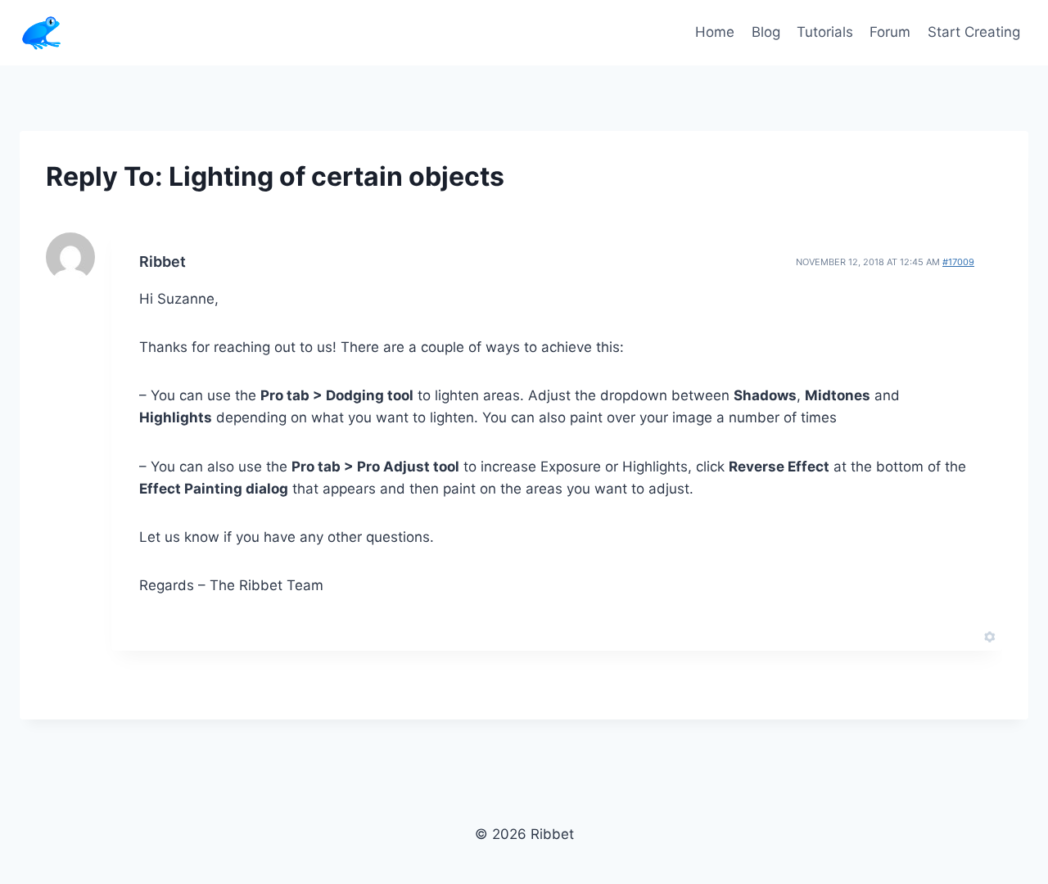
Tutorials (825, 32)
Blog (766, 32)
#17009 (958, 262)
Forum (890, 32)
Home (714, 32)
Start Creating (974, 32)
